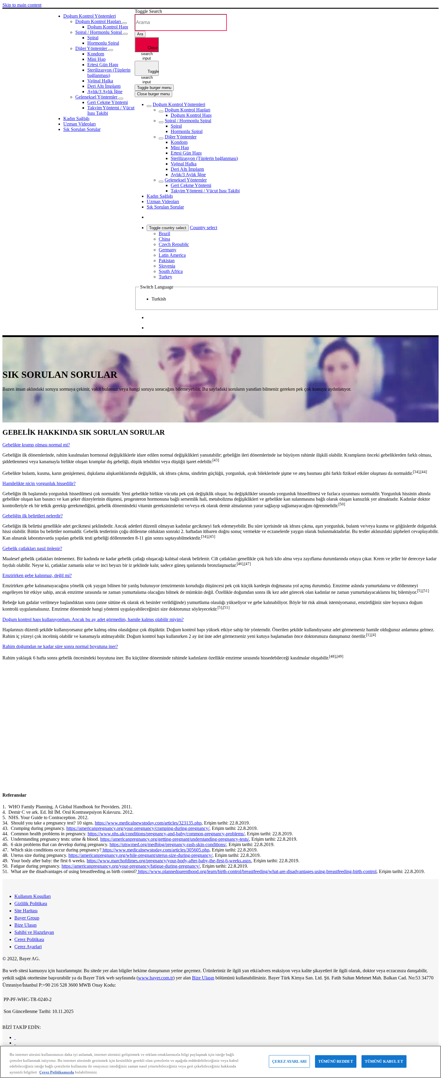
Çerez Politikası (29, 939)
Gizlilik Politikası (30, 903)
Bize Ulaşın (25, 925)
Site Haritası (26, 910)
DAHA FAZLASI (26, 771)
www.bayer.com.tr (155, 977)
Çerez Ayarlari (28, 946)
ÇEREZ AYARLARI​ (289, 1061)
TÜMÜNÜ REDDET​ (335, 1061)
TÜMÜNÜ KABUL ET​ (384, 1061)
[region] (220, 1062)
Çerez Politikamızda (56, 1072)
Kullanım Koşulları (32, 896)
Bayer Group (26, 917)
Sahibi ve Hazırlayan (34, 932)
